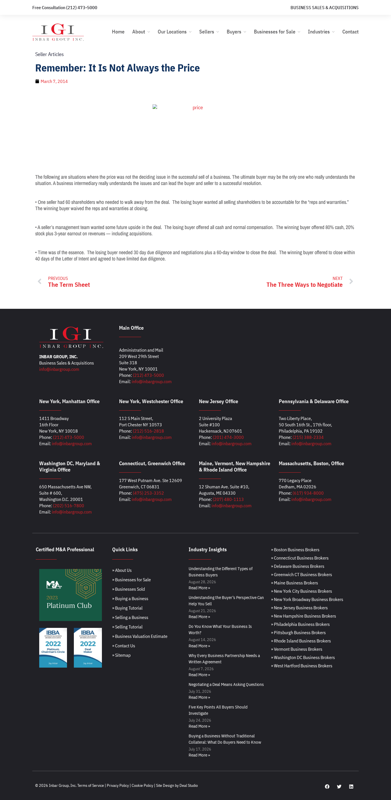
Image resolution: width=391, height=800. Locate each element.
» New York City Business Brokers (301, 591)
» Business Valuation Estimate (139, 636)
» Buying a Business (130, 598)
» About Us (122, 570)
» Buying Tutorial (127, 608)
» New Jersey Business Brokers (299, 607)
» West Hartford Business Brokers (301, 665)
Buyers (234, 31)
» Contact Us (123, 645)
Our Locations (172, 31)
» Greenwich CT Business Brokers (301, 574)
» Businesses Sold (128, 589)
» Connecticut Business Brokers (300, 558)
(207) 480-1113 (228, 499)
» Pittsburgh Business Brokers (298, 632)
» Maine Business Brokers (294, 583)
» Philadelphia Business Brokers (300, 624)
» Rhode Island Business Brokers (301, 641)
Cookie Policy (142, 785)
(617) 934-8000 (308, 493)
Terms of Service (90, 785)
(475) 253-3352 (148, 493)
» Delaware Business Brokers (297, 566)
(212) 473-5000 (148, 375)
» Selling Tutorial (127, 627)
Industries (319, 31)
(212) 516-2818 (148, 431)
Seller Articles (49, 54)
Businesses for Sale (274, 31)
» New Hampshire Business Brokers (303, 616)
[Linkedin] (351, 786)
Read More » (199, 587)
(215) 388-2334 (308, 437)
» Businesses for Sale (131, 579)
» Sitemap (121, 655)
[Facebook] (327, 786)
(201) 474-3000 (228, 437)
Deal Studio (188, 785)
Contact (350, 31)
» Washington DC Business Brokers (303, 657)
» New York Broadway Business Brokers (307, 599)
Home (118, 31)
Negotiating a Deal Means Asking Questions (226, 684)
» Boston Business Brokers (295, 549)
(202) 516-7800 (68, 505)
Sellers (206, 31)
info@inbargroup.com (59, 369)
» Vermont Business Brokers (296, 649)
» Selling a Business (130, 617)
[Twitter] (339, 786)
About (138, 31)
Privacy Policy (118, 785)
